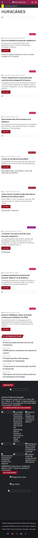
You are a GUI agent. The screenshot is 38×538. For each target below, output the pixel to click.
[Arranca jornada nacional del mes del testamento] (7, 414)
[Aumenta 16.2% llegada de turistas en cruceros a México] (31, 417)
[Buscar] (36, 3)
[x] (30, 534)
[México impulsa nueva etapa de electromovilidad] (7, 459)
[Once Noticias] (19, 2)
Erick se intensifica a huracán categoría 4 (18, 40)
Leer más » (6, 50)
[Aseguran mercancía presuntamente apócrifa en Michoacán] (31, 458)
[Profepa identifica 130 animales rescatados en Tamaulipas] (7, 446)
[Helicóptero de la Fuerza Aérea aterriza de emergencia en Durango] (31, 448)
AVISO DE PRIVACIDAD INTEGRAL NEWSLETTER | (16, 523)
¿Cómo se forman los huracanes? (14, 159)
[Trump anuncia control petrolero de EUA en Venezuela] (19, 446)
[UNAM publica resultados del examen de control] (19, 426)
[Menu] (2, 3)
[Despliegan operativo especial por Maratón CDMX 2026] (19, 456)
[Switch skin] (32, 3)
